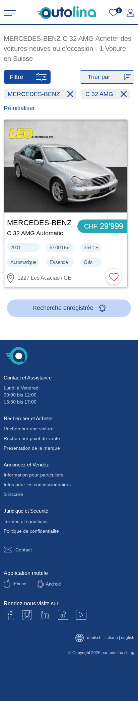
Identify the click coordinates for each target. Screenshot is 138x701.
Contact (23, 549)
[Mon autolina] (130, 13)
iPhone (19, 583)
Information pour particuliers (33, 474)
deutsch (94, 638)
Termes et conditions (26, 521)
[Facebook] (9, 615)
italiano (111, 638)
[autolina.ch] (66, 12)
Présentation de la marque (32, 448)
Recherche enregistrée (62, 307)
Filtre (16, 77)
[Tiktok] (63, 615)
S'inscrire (13, 494)
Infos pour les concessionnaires (37, 484)
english (127, 638)
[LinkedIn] (45, 615)
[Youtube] (27, 615)
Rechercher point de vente (32, 438)
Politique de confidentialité (31, 531)
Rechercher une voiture (29, 428)
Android (53, 584)
